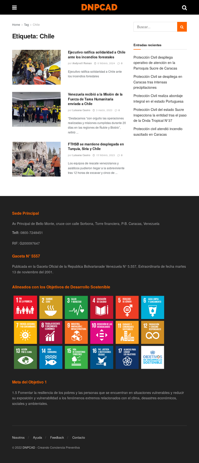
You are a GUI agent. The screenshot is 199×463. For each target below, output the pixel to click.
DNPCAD (29, 447)
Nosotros (18, 437)
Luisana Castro (81, 110)
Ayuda (37, 437)
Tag (26, 24)
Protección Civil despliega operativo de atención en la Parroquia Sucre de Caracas (155, 63)
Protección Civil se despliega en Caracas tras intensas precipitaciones (157, 82)
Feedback (57, 437)
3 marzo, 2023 (103, 110)
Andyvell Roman (82, 63)
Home (16, 24)
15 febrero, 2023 (105, 155)
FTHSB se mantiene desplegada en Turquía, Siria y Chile (96, 146)
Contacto (78, 437)
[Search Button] (182, 27)
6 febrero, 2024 (106, 63)
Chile (36, 24)
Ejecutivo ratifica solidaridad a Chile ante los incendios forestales (96, 54)
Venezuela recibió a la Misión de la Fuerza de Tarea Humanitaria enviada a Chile (95, 99)
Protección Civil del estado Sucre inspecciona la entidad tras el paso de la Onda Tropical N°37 (160, 115)
